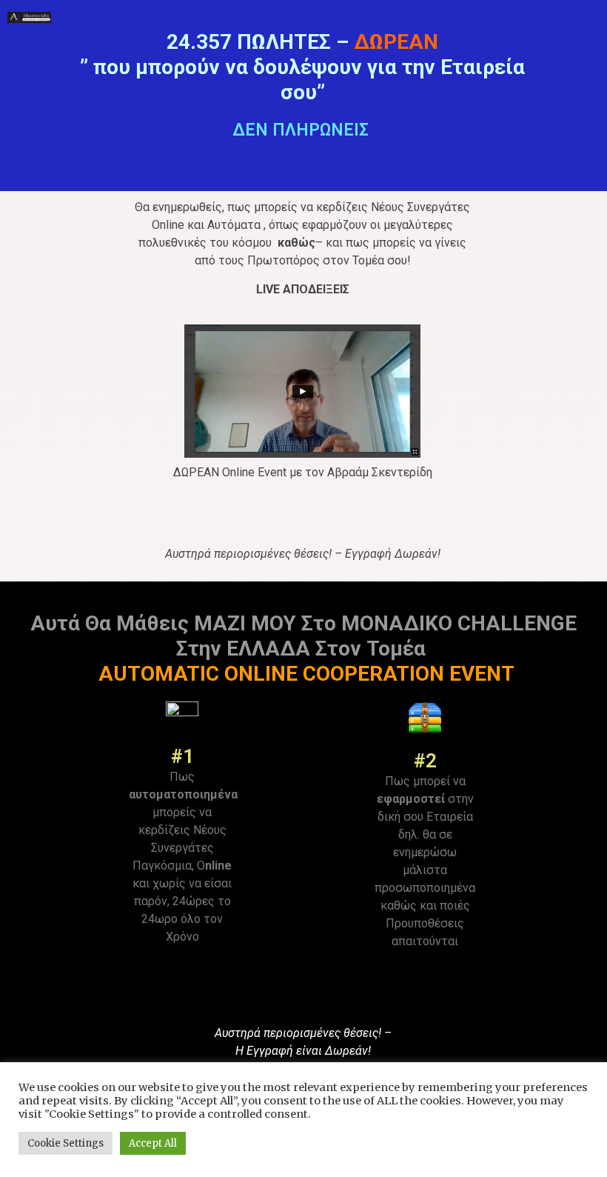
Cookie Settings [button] (65, 1143)
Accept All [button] (153, 1143)
